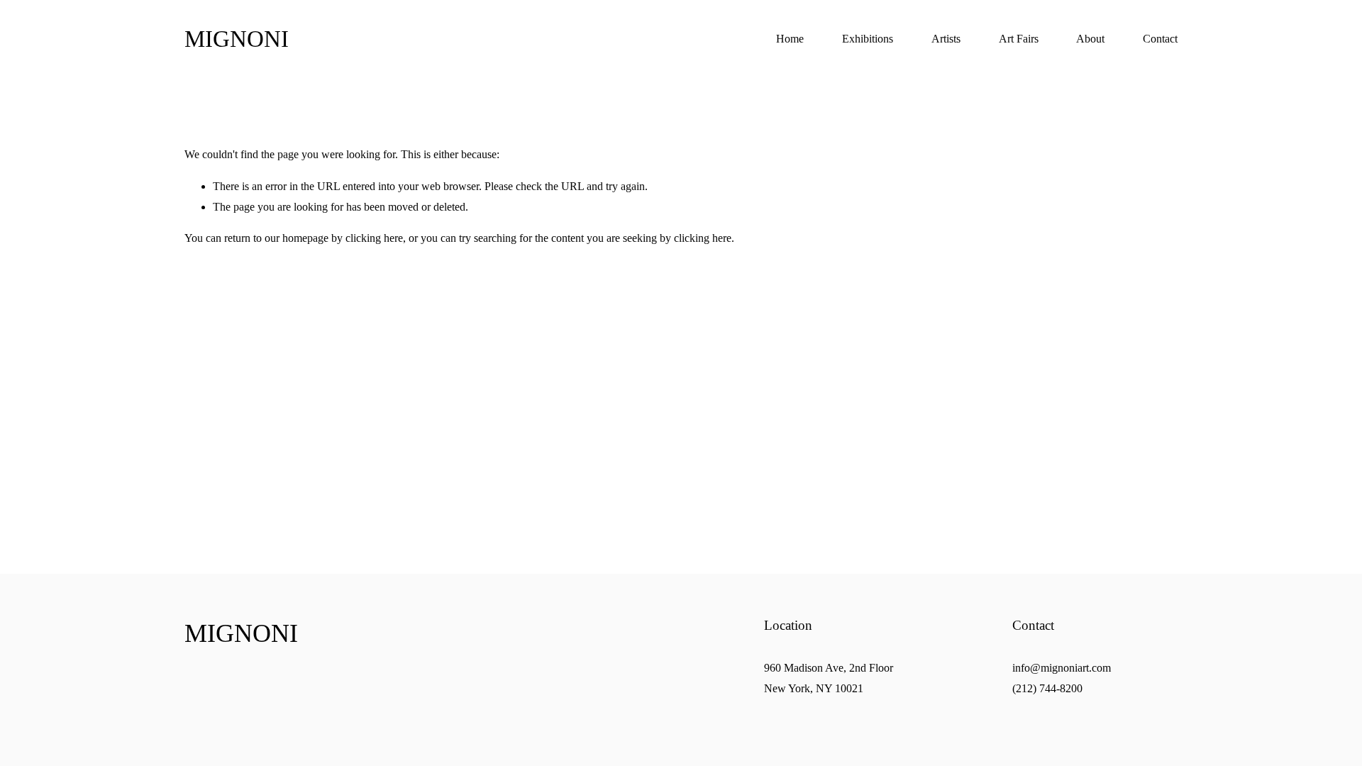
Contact (1160, 39)
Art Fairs (1019, 39)
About (1090, 39)
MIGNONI (236, 39)
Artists (945, 39)
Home (790, 39)
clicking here (374, 238)
